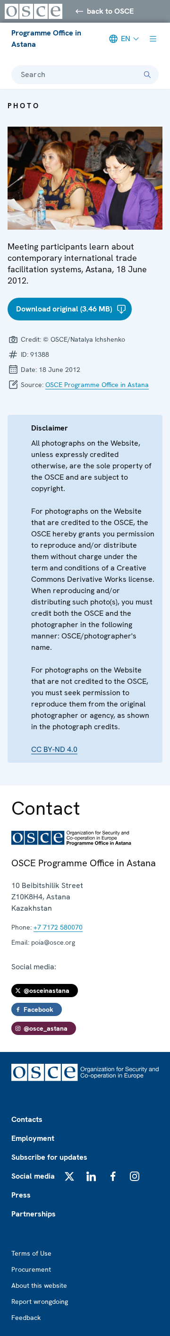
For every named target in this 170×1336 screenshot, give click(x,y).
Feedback (26, 1317)
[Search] (147, 74)
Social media (33, 1176)
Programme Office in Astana (46, 38)
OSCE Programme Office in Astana (97, 384)
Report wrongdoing (39, 1301)
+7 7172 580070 (58, 927)
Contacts (26, 1119)
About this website (39, 1285)
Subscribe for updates (49, 1157)
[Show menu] (153, 38)
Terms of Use (31, 1253)
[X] (69, 1176)
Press (21, 1195)
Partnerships (33, 1214)
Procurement (31, 1269)
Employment (32, 1138)
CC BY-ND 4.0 (54, 749)
